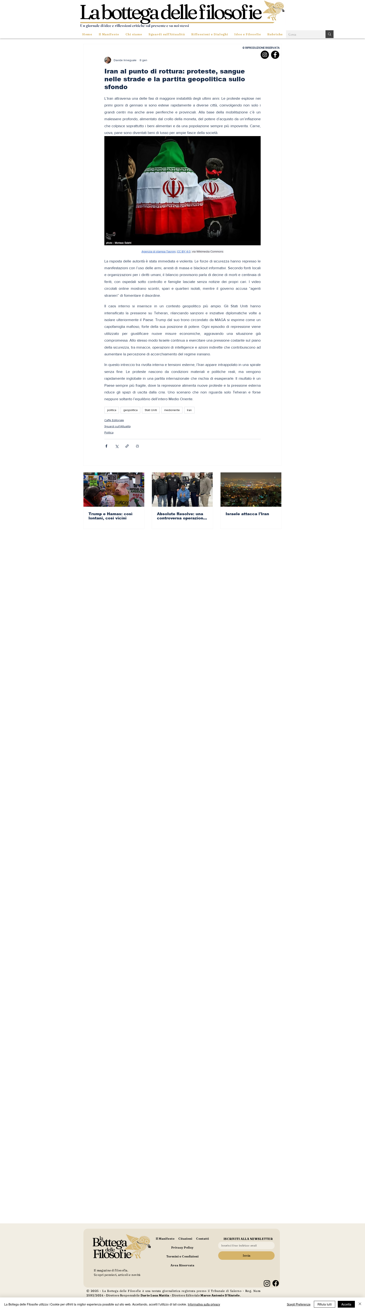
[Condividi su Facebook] (106, 446)
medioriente (172, 410)
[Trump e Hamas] (113, 489)
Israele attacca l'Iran (247, 514)
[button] (166, 34)
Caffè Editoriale (114, 420)
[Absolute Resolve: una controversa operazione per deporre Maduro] (182, 489)
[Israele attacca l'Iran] (251, 489)
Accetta (346, 1304)
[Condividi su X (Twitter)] (117, 446)
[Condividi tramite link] (127, 446)
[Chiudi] (359, 1304)
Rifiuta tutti (324, 1304)
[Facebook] (275, 55)
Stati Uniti (151, 410)
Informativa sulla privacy (204, 1304)
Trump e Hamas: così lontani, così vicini (110, 516)
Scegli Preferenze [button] (299, 1304)
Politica (108, 432)
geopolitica (130, 410)
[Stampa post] (137, 446)
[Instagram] (265, 55)
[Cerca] (330, 34)
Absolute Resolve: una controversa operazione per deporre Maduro (181, 516)
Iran (189, 410)
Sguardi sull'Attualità (117, 426)
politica (111, 410)
